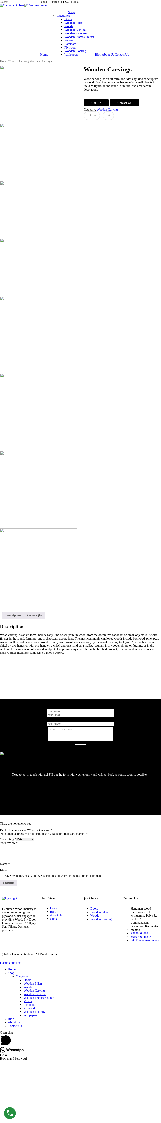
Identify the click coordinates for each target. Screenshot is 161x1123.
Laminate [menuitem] (29, 1004)
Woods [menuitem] (28, 987)
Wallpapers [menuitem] (30, 1015)
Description (13, 615)
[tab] (13, 615)
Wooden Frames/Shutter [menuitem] (38, 997)
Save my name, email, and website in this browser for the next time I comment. (53, 875)
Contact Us (124, 102)
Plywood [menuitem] (29, 1008)
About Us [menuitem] (14, 1022)
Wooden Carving (18, 61)
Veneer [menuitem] (28, 1001)
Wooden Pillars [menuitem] (33, 983)
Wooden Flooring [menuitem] (34, 1011)
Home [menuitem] (12, 969)
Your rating (8, 839)
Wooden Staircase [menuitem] (35, 994)
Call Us (96, 102)
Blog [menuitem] (11, 1018)
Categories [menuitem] (22, 976)
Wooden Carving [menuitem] (34, 990)
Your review (9, 843)
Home (3, 61)
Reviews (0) (34, 615)
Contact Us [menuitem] (15, 1026)
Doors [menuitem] (27, 980)
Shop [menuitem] (11, 973)
